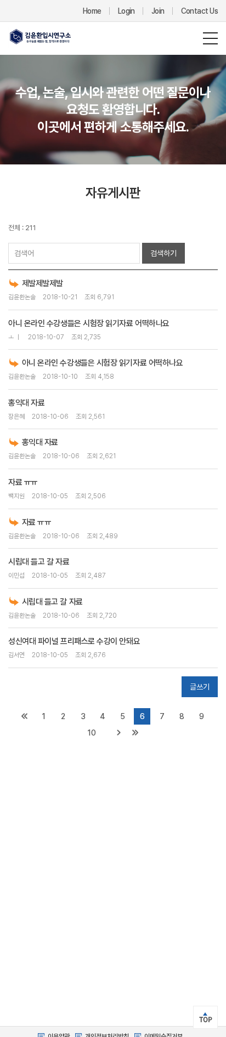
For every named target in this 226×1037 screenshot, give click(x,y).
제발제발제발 (42, 283)
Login (126, 11)
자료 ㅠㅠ (23, 482)
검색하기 (163, 253)
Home (92, 11)
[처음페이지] (24, 716)
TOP (205, 1019)
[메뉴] (210, 38)
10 (91, 732)
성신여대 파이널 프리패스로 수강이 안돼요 (74, 641)
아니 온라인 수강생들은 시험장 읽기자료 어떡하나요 (89, 323)
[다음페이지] (118, 733)
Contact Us (199, 11)
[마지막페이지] (135, 733)
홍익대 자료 (26, 403)
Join (158, 11)
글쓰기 (200, 686)
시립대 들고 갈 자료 (38, 562)
